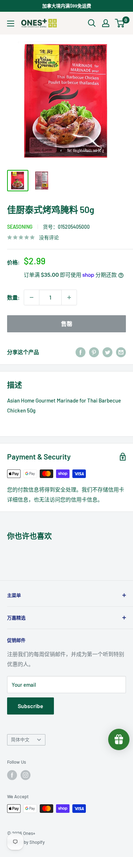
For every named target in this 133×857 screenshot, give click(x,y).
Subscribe (30, 705)
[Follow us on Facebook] (12, 775)
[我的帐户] (105, 23)
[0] (120, 23)
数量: (13, 297)
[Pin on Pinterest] (94, 352)
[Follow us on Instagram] (26, 775)
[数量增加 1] (69, 297)
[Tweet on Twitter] (107, 352)
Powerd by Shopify (26, 842)
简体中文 (20, 739)
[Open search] (92, 23)
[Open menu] (10, 23)
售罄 (66, 323)
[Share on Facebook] (80, 352)
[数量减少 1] (31, 297)
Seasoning (20, 227)
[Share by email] (121, 352)
